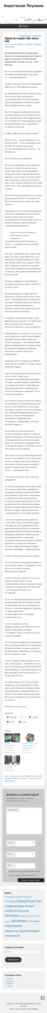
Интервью (10, 979)
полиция (33, 931)
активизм (19, 921)
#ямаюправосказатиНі (13, 897)
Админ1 (30, 44)
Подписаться (13, 960)
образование (13, 926)
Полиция (9, 986)
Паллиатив (36, 916)
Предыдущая (24, 36)
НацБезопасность (25, 916)
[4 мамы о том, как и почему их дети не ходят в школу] (30, 737)
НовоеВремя (20, 707)
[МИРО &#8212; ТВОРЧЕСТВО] (12, 737)
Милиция (11, 915)
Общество (17, 778)
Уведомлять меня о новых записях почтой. (23, 875)
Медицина (23, 910)
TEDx (25, 897)
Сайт (9, 865)
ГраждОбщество (29, 901)
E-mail (10, 854)
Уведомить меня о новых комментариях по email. (25, 871)
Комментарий (13, 810)
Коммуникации (14, 906)
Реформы (10, 983)
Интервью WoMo (11, 765)
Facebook (43, 998)
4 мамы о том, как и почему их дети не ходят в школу (29, 745)
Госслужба (10, 901)
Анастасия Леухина (23, 5)
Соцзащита (8, 921)
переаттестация (15, 931)
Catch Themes (33, 1009)
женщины (35, 921)
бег (27, 921)
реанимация (12, 935)
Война (29, 897)
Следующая (37, 36)
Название (11, 843)
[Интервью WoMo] (12, 759)
